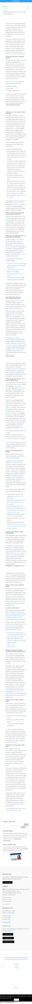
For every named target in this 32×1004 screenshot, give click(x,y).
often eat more (13, 314)
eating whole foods (16, 368)
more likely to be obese (17, 462)
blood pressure (12, 761)
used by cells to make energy (17, 601)
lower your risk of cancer (15, 524)
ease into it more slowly (17, 202)
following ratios (19, 712)
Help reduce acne (11, 646)
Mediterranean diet (12, 477)
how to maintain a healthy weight (17, 54)
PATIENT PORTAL (8, 942)
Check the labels (10, 442)
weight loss (10, 14)
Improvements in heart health (14, 263)
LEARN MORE (7, 882)
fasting (5, 14)
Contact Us (10, 929)
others (10, 324)
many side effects (20, 301)
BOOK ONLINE (8, 934)
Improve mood (10, 644)
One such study (14, 64)
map (14, 894)
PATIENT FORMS (8, 938)
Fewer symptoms (11, 277)
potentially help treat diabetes (16, 636)
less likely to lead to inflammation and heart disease (16, 502)
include (21, 427)
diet (24, 12)
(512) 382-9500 (6, 904)
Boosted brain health (12, 273)
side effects (17, 654)
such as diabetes (16, 348)
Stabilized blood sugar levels (14, 269)
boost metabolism (19, 239)
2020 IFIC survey (12, 81)
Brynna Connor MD (9, 12)
